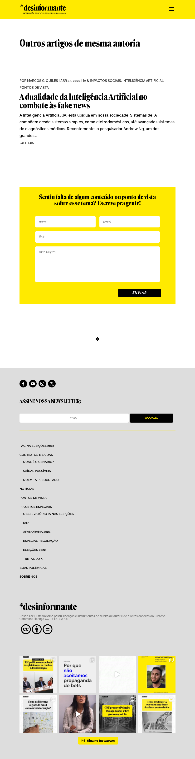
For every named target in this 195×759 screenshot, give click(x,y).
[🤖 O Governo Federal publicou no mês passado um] (157, 674)
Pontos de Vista (34, 88)
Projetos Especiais (36, 507)
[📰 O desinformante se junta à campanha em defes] (78, 674)
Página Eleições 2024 (37, 446)
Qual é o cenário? (38, 462)
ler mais (27, 142)
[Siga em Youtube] (33, 383)
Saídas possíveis (37, 471)
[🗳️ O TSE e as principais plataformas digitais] (38, 674)
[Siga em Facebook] (23, 383)
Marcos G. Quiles (42, 81)
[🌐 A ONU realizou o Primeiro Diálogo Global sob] (117, 714)
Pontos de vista (33, 498)
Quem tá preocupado (41, 480)
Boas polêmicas (33, 568)
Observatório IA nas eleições (48, 514)
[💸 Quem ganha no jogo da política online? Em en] (117, 674)
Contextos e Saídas (36, 455)
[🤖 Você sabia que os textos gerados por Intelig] (157, 714)
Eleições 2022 (34, 550)
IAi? (26, 523)
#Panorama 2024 (36, 531)
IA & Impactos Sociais (102, 81)
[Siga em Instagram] (42, 383)
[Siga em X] (52, 383)
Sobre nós (28, 576)
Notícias (27, 488)
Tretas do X (33, 559)
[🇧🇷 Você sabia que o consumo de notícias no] (38, 714)
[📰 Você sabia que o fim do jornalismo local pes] (78, 714)
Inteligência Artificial (143, 81)
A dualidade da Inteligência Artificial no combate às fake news (83, 101)
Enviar (139, 293)
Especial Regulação (40, 540)
